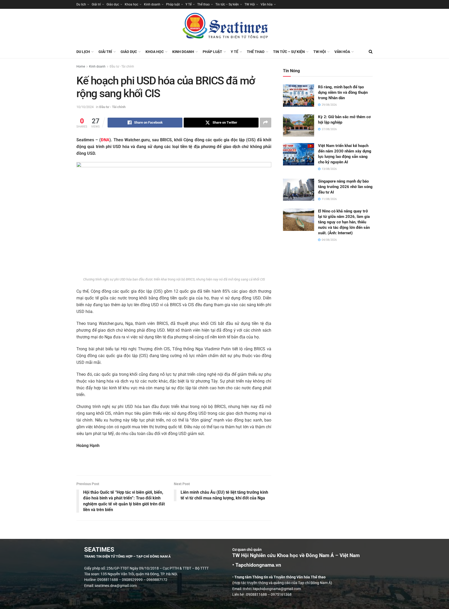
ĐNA (105, 139)
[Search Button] (371, 51)
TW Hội (250, 4)
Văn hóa (267, 4)
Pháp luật (173, 4)
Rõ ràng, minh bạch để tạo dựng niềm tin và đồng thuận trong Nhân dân (343, 92)
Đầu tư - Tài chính (122, 66)
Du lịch (81, 4)
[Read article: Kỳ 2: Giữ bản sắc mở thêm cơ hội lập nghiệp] (298, 125)
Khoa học (131, 4)
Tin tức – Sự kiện (227, 4)
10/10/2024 (85, 107)
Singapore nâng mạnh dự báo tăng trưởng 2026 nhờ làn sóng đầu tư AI (345, 187)
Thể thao (203, 4)
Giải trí (96, 4)
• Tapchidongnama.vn (256, 565)
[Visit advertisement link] (173, 465)
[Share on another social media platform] (265, 123)
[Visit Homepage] (224, 27)
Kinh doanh (152, 4)
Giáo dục (113, 4)
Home (80, 66)
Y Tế (189, 4)
